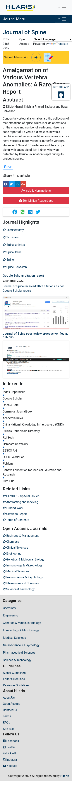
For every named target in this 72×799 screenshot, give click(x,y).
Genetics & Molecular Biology (22, 623)
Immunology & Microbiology (21, 630)
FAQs (6, 722)
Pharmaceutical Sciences (19, 652)
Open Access (11, 703)
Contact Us (10, 710)
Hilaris (64, 776)
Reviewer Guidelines (16, 685)
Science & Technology (17, 660)
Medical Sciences (14, 637)
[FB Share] (6, 184)
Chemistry (9, 608)
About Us (9, 697)
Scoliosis (12, 237)
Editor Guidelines (14, 679)
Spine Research (16, 267)
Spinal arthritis (15, 245)
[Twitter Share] (12, 184)
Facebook (12, 741)
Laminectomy (15, 230)
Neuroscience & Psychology (21, 645)
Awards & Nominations (36, 190)
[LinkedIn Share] (17, 184)
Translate (62, 44)
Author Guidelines (14, 673)
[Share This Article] (14, 211)
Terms (7, 716)
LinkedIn (11, 753)
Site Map (9, 729)
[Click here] (20, 7)
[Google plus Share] (23, 184)
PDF (9, 166)
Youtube (11, 766)
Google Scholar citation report (23, 275)
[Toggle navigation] (62, 7)
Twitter (10, 747)
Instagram (12, 759)
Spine (10, 259)
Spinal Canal (14, 252)
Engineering (10, 615)
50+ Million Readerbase (37, 200)
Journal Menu (14, 19)
